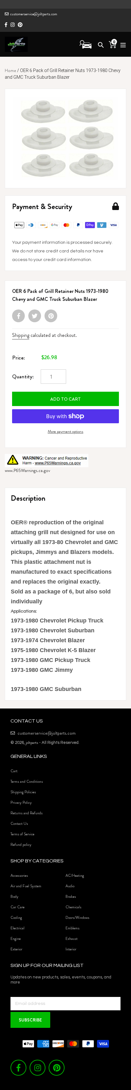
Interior (71, 949)
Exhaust (72, 938)
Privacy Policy (21, 802)
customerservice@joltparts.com (33, 14)
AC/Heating (75, 875)
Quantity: (23, 376)
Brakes (71, 896)
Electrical (17, 928)
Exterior (16, 949)
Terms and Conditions (26, 781)
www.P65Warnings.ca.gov (27, 470)
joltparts (32, 742)
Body (14, 896)
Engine (15, 938)
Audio (70, 886)
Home (10, 70)
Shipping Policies (23, 792)
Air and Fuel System (25, 886)
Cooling (16, 917)
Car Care (17, 907)
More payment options (65, 431)
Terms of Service (22, 834)
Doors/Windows (77, 917)
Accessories (19, 875)
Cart (13, 771)
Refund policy (20, 844)
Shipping (20, 335)
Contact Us (19, 823)
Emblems (72, 928)
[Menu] (121, 44)
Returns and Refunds (26, 813)
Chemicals (73, 907)
